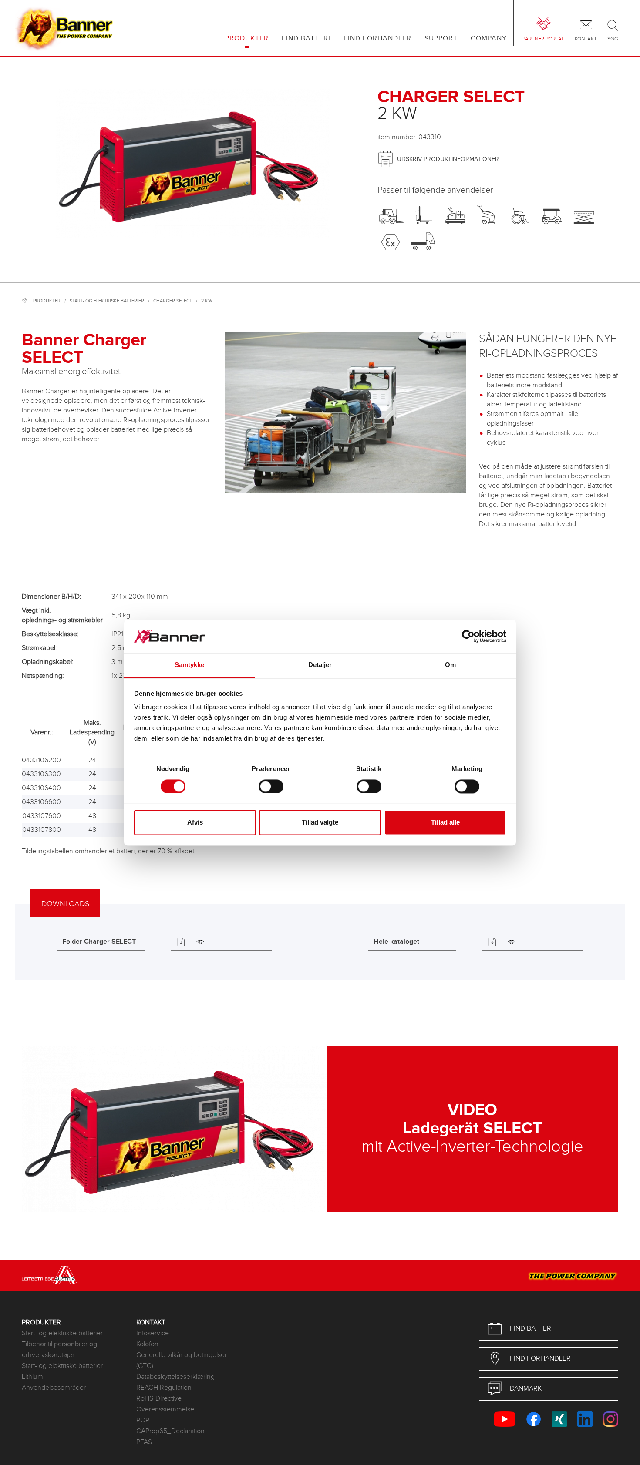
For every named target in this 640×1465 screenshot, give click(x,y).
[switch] (271, 786)
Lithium (32, 1377)
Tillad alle (445, 822)
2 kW (206, 301)
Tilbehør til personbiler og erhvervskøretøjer (59, 1349)
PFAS (144, 1442)
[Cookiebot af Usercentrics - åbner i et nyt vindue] (468, 636)
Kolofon (147, 1344)
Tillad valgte (320, 822)
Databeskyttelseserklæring (175, 1377)
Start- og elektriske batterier (107, 301)
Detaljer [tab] (320, 665)
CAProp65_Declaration (170, 1431)
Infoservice (152, 1333)
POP (142, 1420)
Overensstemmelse (165, 1409)
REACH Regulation (164, 1388)
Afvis (195, 822)
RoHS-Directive (159, 1399)
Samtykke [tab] (190, 665)
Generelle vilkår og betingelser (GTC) (181, 1360)
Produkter (47, 301)
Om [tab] (450, 665)
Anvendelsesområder (54, 1388)
